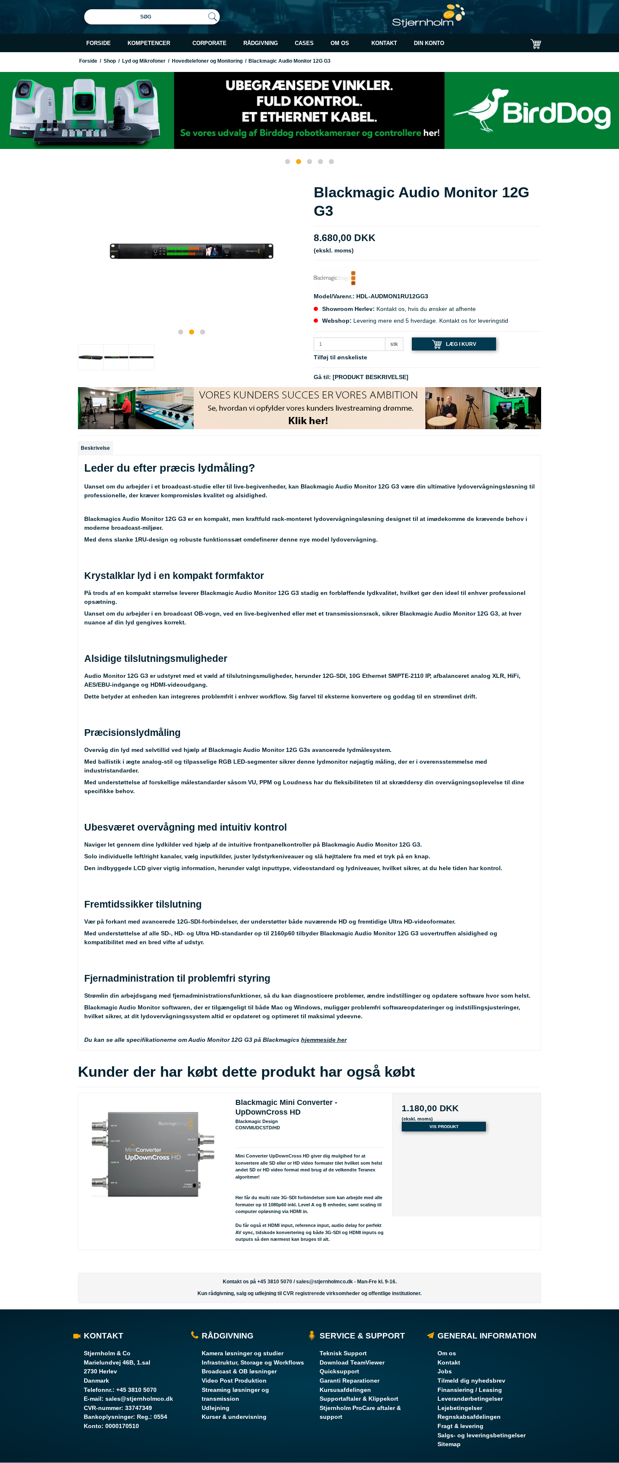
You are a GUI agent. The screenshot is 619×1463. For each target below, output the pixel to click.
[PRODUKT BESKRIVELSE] (370, 377)
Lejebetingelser (460, 1408)
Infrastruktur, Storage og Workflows (253, 1362)
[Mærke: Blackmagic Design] (335, 277)
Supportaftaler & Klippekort (359, 1398)
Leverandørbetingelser (470, 1398)
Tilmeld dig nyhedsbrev (471, 1380)
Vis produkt (444, 1126)
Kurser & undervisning (234, 1416)
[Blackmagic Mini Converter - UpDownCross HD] (152, 1167)
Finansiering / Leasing (470, 1389)
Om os (447, 1353)
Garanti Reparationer (349, 1380)
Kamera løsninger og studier (242, 1353)
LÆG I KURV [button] (461, 344)
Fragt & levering (460, 1426)
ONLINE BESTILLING (466, 64)
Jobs (445, 1371)
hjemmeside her (324, 1039)
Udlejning (215, 1408)
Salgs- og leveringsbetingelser (482, 1435)
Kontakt (449, 1362)
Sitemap (449, 1444)
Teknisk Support (343, 1353)
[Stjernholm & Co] (428, 15)
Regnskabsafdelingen (469, 1416)
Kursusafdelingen (345, 1389)
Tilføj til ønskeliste (340, 357)
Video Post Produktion (234, 1380)
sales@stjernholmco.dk (324, 1282)
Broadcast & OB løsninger (239, 1371)
